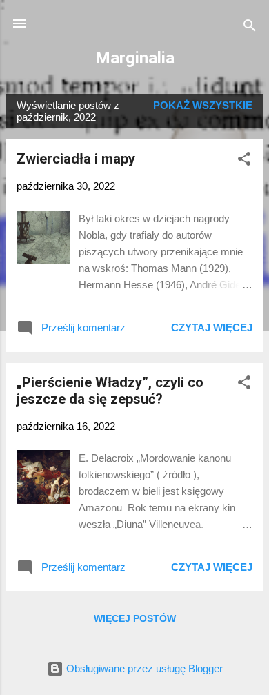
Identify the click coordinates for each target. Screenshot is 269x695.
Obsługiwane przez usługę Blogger (143, 668)
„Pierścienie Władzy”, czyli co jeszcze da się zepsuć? (110, 390)
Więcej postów (135, 618)
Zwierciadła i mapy (76, 158)
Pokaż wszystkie (202, 105)
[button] (244, 161)
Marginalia (135, 58)
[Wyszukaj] (249, 28)
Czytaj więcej (211, 327)
